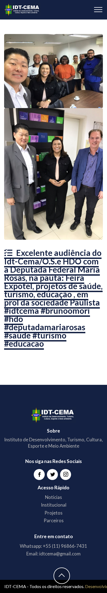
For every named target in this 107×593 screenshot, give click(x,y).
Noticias (53, 497)
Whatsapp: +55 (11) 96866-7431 (53, 546)
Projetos (53, 513)
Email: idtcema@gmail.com (53, 554)
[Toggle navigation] (98, 9)
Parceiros (54, 520)
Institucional (53, 505)
